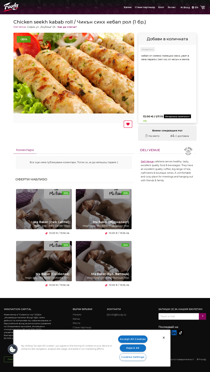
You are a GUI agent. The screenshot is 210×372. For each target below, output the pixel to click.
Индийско (147, 49)
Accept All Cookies (133, 339)
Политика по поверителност (178, 359)
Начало (77, 314)
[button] (12, 349)
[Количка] (203, 7)
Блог (161, 7)
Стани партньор (145, 7)
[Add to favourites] (128, 124)
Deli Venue (19, 26)
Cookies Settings (132, 357)
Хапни (128, 7)
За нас (172, 7)
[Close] (163, 337)
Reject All (132, 348)
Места (76, 323)
